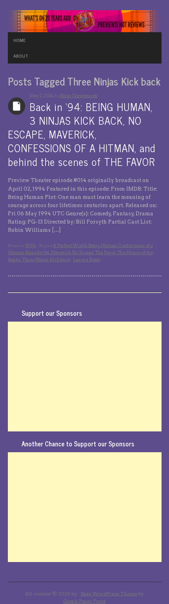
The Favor (105, 252)
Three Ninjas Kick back (46, 259)
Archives (17, 106)
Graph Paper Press (84, 601)
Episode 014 (37, 252)
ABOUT (20, 56)
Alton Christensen (78, 95)
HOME (19, 40)
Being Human (102, 245)
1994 (30, 245)
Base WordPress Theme (109, 594)
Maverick (61, 252)
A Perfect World (70, 245)
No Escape (83, 252)
